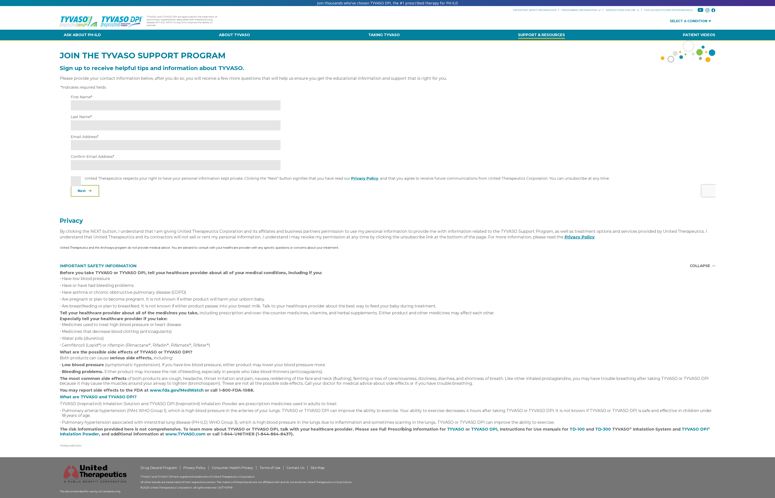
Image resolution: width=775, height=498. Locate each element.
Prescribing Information (579, 10)
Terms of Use (269, 468)
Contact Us (295, 468)
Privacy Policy (579, 237)
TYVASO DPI (484, 429)
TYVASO (455, 429)
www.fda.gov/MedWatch (177, 390)
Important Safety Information (534, 10)
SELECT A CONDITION (688, 21)
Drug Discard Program (158, 468)
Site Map (318, 468)
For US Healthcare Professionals (668, 10)
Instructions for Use (621, 10)
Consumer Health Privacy (232, 468)
